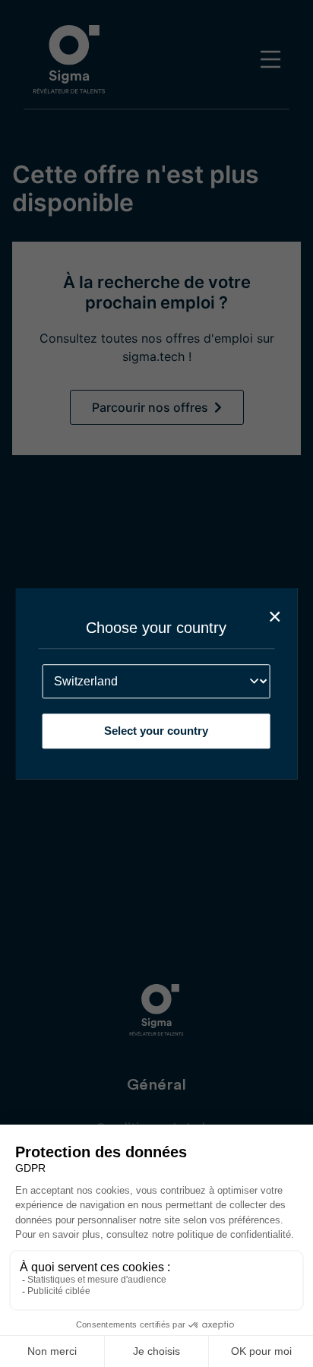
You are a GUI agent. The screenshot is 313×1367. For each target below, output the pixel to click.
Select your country (156, 730)
